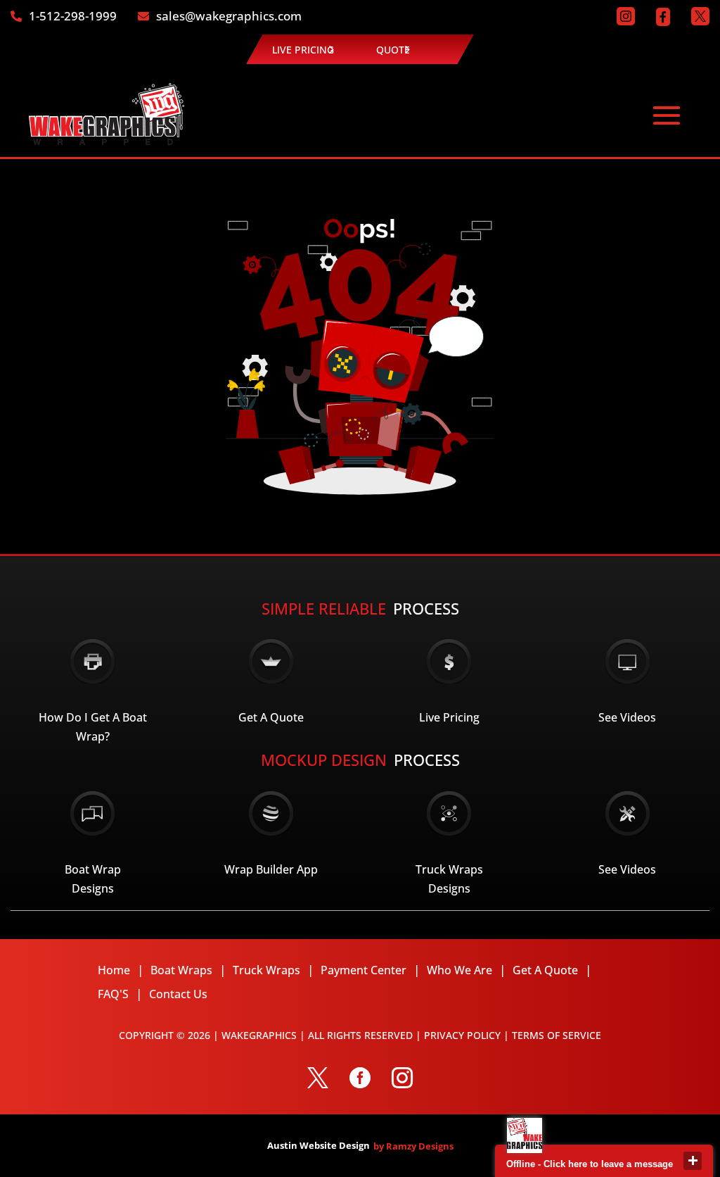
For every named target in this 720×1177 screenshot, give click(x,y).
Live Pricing (449, 717)
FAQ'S (113, 994)
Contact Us (178, 994)
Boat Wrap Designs (93, 879)
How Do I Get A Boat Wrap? (93, 727)
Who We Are (459, 970)
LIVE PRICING (303, 49)
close (692, 1161)
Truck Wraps (266, 970)
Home (114, 970)
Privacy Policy (462, 1035)
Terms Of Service (556, 1035)
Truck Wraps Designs (449, 879)
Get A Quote (271, 717)
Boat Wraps (181, 970)
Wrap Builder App (271, 869)
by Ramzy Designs (413, 1146)
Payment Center (363, 970)
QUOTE (393, 49)
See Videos (627, 717)
